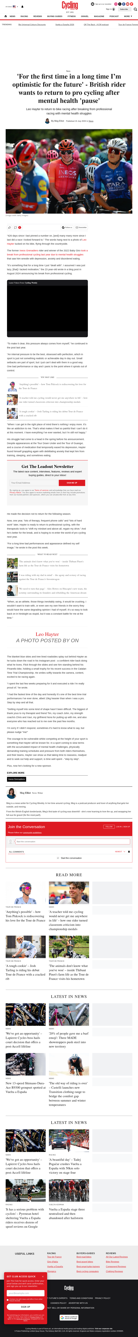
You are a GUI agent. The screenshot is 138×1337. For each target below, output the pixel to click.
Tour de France (54, 1257)
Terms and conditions (81, 1298)
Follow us (68, 227)
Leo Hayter (47, 633)
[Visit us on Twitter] (119, 4)
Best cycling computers (88, 1271)
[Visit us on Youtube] (127, 4)
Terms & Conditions (23, 1319)
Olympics (51, 1271)
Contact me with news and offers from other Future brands (26, 1300)
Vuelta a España (55, 1266)
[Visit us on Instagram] (116, 4)
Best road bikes (84, 1257)
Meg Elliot (59, 121)
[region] (69, 841)
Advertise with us (78, 1303)
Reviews (37, 16)
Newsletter (83, 227)
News (12, 16)
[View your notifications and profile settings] (22, 6)
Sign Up (25, 1306)
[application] (47, 308)
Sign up (126, 827)
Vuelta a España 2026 (64, 24)
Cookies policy (58, 1303)
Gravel (85, 16)
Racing (24, 16)
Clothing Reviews (114, 1271)
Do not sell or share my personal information (69, 1308)
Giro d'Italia (52, 1262)
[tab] (16, 852)
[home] (5, 16)
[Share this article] (9, 227)
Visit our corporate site (103, 1329)
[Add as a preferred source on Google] (69, 1318)
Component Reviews (116, 1266)
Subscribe (124, 9)
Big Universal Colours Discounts (32, 24)
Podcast (114, 16)
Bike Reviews (112, 1262)
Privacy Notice (15, 493)
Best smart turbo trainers (88, 1266)
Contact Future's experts (53, 1298)
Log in (119, 827)
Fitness (72, 16)
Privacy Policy (35, 1317)
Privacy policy (102, 1298)
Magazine (99, 16)
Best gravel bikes (85, 1262)
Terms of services (42, 490)
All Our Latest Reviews (117, 1257)
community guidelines (32, 832)
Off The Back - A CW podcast (96, 24)
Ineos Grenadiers (29, 250)
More (127, 16)
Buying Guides (54, 16)
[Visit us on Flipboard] (131, 4)
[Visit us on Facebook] (123, 4)
